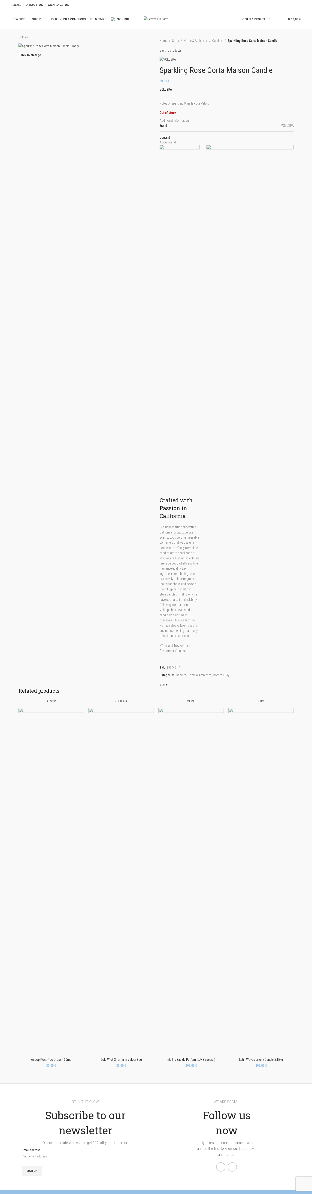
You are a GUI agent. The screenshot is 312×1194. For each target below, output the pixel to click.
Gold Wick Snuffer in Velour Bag (121, 1059)
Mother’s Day (221, 675)
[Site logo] (156, 19)
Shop (175, 41)
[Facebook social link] (171, 684)
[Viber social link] (182, 684)
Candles (217, 41)
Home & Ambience (195, 41)
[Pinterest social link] (176, 684)
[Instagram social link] (232, 1167)
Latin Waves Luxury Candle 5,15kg (261, 1059)
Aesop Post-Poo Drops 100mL (51, 1059)
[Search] (276, 19)
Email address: (31, 1150)
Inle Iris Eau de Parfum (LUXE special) (191, 1059)
